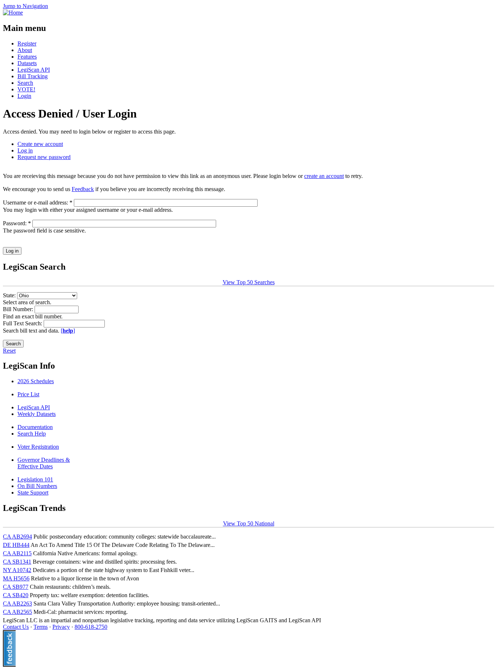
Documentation (35, 427)
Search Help (31, 433)
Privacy (61, 627)
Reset (9, 351)
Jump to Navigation (25, 6)
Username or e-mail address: (37, 202)
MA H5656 (16, 578)
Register (26, 43)
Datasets (27, 63)
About (24, 50)
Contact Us (16, 627)
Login (24, 96)
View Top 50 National (248, 523)
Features (27, 56)
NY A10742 (17, 570)
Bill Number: (19, 309)
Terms (40, 627)
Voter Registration (38, 447)
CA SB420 (15, 595)
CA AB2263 (17, 603)
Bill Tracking (32, 76)
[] (68, 330)
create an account (324, 176)
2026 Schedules (35, 381)
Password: (17, 223)
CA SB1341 (17, 562)
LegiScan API (33, 70)
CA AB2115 (17, 553)
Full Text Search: (23, 323)
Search (25, 83)
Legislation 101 (35, 479)
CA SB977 (15, 587)
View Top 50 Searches (249, 282)
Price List (28, 394)
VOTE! (26, 89)
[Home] (13, 12)
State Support (32, 492)
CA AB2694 (17, 536)
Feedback (83, 189)
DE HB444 (16, 545)
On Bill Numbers (37, 486)
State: (10, 295)
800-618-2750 (91, 627)
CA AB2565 (17, 612)
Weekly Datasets (36, 414)
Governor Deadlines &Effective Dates (43, 463)
